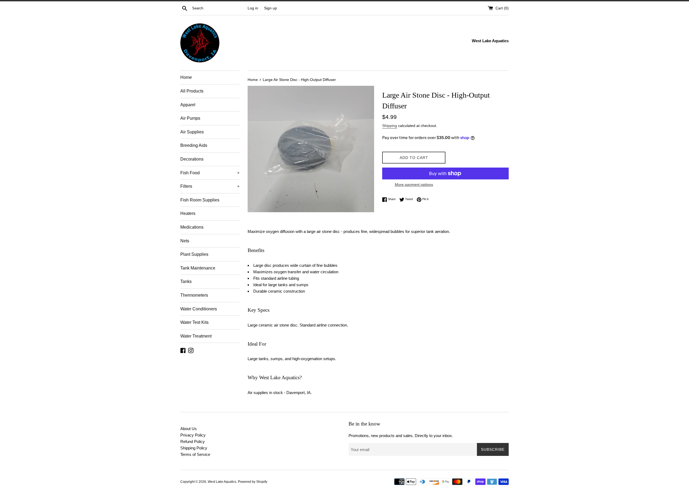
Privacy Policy (193, 435)
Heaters (187, 213)
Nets (184, 241)
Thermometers (194, 295)
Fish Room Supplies (199, 200)
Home (186, 77)
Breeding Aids (193, 145)
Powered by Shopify (252, 482)
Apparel (187, 104)
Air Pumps (190, 118)
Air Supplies (192, 132)
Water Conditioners (198, 309)
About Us (188, 428)
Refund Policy (192, 441)
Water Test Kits (194, 322)
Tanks (186, 281)
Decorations (191, 159)
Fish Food (210, 173)
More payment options (414, 184)
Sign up (270, 8)
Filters (210, 186)
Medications (191, 227)
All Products (191, 91)
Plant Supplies (194, 254)
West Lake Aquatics (222, 482)
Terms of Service (195, 454)
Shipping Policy (193, 448)
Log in (253, 8)
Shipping (389, 125)
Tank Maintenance (197, 268)
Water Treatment (196, 336)
